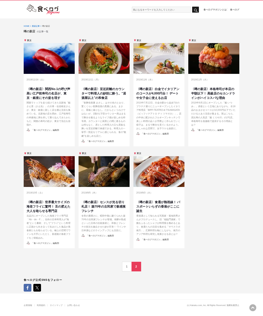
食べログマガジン (43, 9)
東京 (29, 40)
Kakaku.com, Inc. (198, 305)
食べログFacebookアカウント (27, 288)
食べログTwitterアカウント (37, 288)
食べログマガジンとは (215, 9)
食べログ (234, 9)
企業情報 (28, 305)
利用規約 (41, 305)
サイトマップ (56, 305)
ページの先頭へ (252, 307)
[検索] (195, 10)
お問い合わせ (73, 305)
